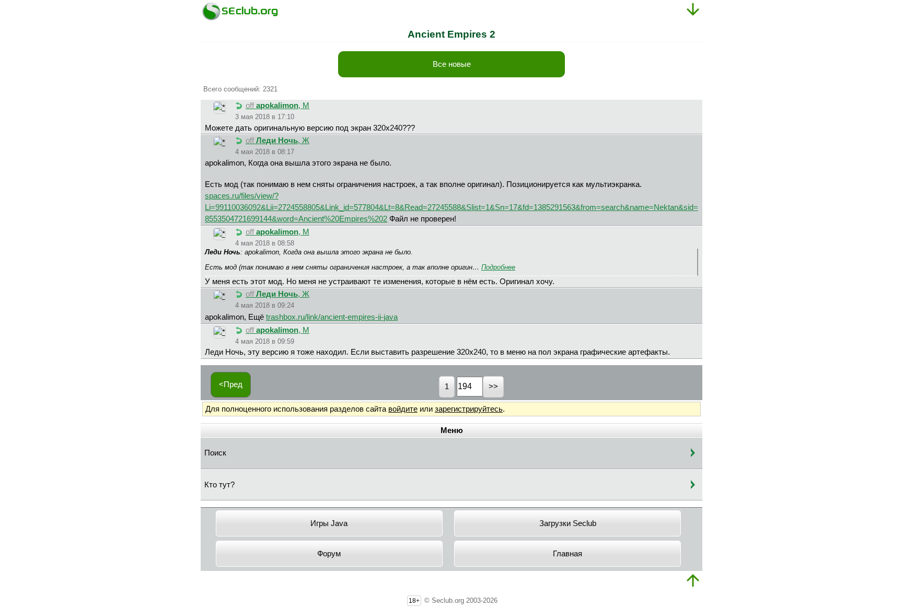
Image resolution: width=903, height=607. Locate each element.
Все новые (452, 64)
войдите (403, 409)
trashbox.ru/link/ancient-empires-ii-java (332, 317)
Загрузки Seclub (567, 523)
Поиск (215, 453)
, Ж (277, 140)
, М (277, 105)
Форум (329, 554)
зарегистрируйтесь (469, 409)
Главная (567, 554)
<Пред (230, 384)
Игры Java (329, 523)
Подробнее (498, 267)
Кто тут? (219, 485)
